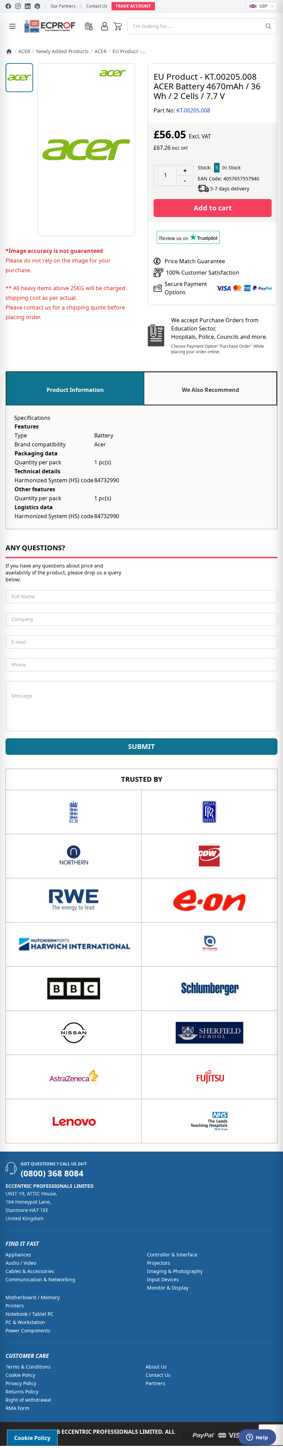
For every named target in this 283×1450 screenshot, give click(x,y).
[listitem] (19, 77)
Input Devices (163, 1279)
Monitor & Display (167, 1287)
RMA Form (17, 1408)
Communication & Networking (40, 1279)
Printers (15, 1305)
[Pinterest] (37, 6)
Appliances (18, 1254)
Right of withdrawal (28, 1400)
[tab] (75, 388)
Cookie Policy (20, 1375)
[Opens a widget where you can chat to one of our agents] (257, 1438)
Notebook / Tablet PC (29, 1314)
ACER (24, 51)
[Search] (268, 26)
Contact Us (96, 6)
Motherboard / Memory (33, 1297)
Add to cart (213, 208)
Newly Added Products (62, 51)
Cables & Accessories (30, 1271)
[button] (118, 26)
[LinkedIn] (27, 6)
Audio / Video (21, 1263)
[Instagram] (18, 6)
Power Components (28, 1330)
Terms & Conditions (28, 1366)
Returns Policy (22, 1391)
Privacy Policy (21, 1383)
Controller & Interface (172, 1254)
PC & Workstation (25, 1322)
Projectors (158, 1263)
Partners (155, 1383)
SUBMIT (141, 746)
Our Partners (63, 6)
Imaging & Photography (175, 1271)
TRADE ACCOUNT (133, 6)
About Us (156, 1366)
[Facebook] (8, 6)
